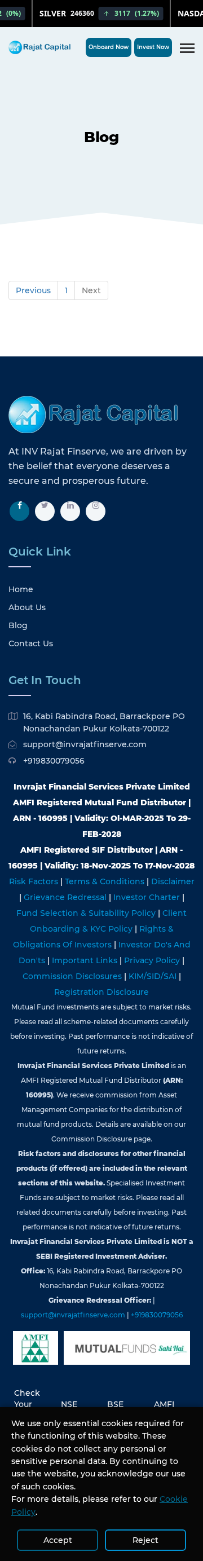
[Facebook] (19, 511)
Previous (33, 290)
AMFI (164, 1404)
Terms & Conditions (106, 881)
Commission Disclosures (73, 976)
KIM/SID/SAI (154, 976)
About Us (27, 607)
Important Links (86, 960)
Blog (18, 625)
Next (91, 290)
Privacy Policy (153, 960)
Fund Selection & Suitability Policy (87, 913)
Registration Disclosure (101, 992)
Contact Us (30, 643)
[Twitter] (45, 511)
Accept (57, 1540)
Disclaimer (173, 881)
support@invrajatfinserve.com (85, 744)
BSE (115, 1404)
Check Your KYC (27, 1404)
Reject (145, 1540)
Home (20, 589)
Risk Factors (34, 881)
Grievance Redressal (66, 897)
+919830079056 (54, 761)
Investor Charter (147, 897)
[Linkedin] (70, 511)
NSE (69, 1404)
